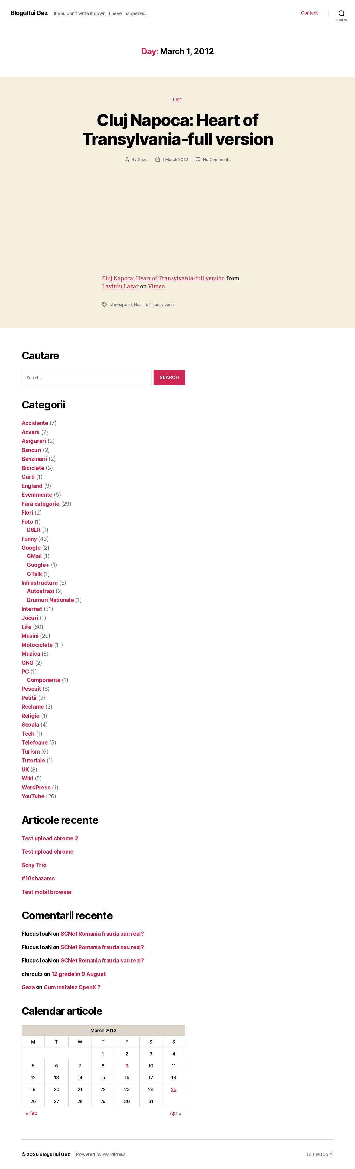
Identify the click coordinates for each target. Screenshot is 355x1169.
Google (31, 547)
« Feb (31, 1113)
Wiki (27, 778)
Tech (28, 733)
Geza (142, 159)
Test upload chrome (48, 851)
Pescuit (31, 689)
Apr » (175, 1113)
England (32, 486)
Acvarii (31, 432)
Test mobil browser (47, 892)
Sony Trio (34, 865)
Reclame (33, 706)
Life (177, 100)
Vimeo (156, 286)
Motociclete (37, 645)
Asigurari (34, 441)
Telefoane (35, 742)
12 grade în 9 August (78, 974)
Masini (30, 636)
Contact (309, 13)
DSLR (34, 530)
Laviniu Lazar (120, 286)
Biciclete (33, 468)
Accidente (35, 423)
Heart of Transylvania (154, 304)
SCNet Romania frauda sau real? (102, 934)
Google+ (38, 565)
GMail (34, 556)
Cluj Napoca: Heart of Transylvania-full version (177, 129)
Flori (27, 512)
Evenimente (37, 494)
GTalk (34, 574)
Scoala (30, 724)
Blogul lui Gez (29, 13)
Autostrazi (40, 591)
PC (25, 671)
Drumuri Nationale (50, 600)
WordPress (36, 787)
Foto (27, 522)
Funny (29, 539)
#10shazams (38, 878)
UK (25, 769)
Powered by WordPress (101, 1154)
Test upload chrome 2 (50, 838)
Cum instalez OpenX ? (72, 987)
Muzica (31, 653)
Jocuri (30, 618)
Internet (32, 609)
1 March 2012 (175, 159)
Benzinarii (34, 459)
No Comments (216, 159)
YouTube (33, 796)
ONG (28, 663)
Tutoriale (33, 760)
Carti (28, 477)
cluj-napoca (120, 304)
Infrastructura (40, 583)
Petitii (29, 698)
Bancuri (31, 450)
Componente (43, 680)
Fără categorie (41, 504)
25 (173, 1089)
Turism (31, 751)
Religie (31, 716)
